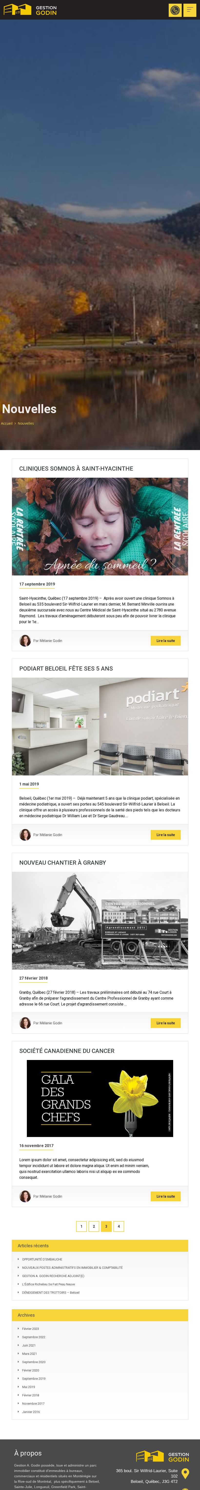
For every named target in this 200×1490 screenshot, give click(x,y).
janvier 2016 (31, 1412)
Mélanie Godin (51, 641)
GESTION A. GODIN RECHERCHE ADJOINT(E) (53, 1276)
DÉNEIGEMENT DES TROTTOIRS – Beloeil (51, 1292)
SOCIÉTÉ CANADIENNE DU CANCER (66, 1051)
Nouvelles (26, 423)
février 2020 (30, 1370)
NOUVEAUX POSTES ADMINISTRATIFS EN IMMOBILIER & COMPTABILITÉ (72, 1267)
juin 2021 (29, 1345)
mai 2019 (28, 1387)
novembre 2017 (33, 1403)
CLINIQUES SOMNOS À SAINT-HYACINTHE (76, 468)
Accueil (7, 423)
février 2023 (30, 1329)
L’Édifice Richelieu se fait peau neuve (48, 1284)
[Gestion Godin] (34, 10)
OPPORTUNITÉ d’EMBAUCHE (42, 1259)
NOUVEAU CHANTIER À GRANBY (62, 862)
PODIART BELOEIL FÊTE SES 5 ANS (66, 668)
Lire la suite (166, 641)
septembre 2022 (33, 1337)
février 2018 (30, 1395)
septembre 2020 (33, 1362)
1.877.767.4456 (144, 10)
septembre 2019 (33, 1378)
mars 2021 (29, 1354)
